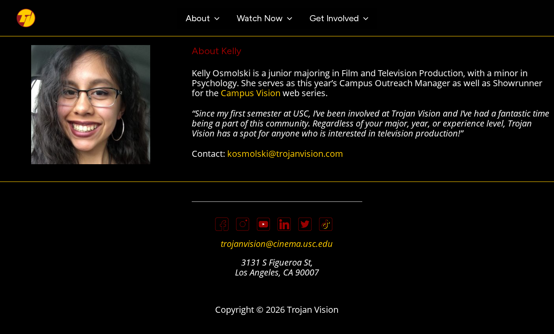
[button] (214, 18)
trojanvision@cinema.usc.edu (277, 244)
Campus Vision (250, 93)
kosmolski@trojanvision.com (285, 153)
